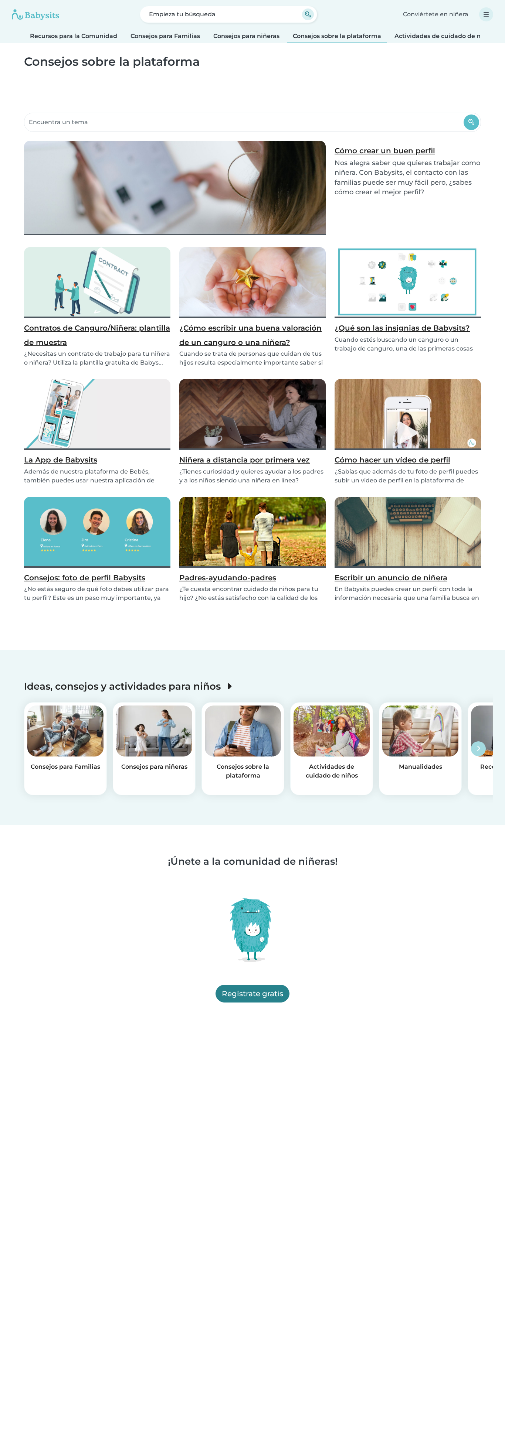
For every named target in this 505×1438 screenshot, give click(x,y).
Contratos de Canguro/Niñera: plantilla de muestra (97, 335)
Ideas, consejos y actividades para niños (123, 686)
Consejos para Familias (165, 36)
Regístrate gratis (252, 993)
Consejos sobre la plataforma (337, 36)
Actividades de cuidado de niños (443, 36)
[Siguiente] (478, 748)
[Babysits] (35, 14)
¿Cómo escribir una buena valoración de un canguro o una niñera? (250, 335)
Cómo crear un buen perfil (385, 150)
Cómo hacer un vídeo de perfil (392, 459)
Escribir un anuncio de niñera (391, 577)
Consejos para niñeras (246, 36)
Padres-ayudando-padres (227, 577)
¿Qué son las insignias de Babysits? (402, 328)
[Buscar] (471, 122)
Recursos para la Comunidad (73, 36)
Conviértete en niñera (435, 14)
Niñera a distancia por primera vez (244, 459)
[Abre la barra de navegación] (486, 14)
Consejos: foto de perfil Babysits (84, 577)
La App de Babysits (60, 459)
